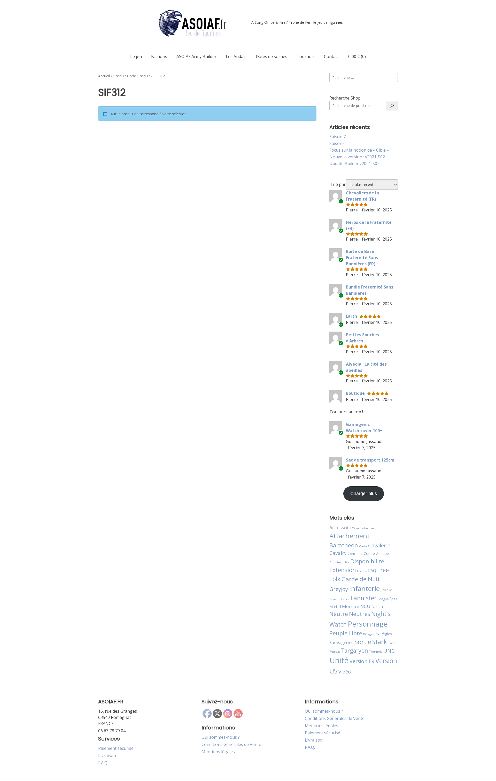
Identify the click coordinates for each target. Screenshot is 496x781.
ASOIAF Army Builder (196, 56)
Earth (351, 316)
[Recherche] (392, 105)
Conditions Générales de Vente (231, 744)
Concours (355, 553)
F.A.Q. (103, 763)
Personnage (368, 624)
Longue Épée (388, 599)
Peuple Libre (345, 633)
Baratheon (343, 545)
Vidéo (344, 672)
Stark (379, 642)
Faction (362, 571)
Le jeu (136, 56)
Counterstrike (339, 562)
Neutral (377, 606)
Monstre (350, 606)
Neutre (338, 614)
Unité (338, 660)
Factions (159, 56)
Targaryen (354, 650)
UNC (389, 650)
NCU (365, 606)
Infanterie (364, 588)
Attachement (349, 535)
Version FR (362, 661)
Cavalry (338, 552)
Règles (386, 633)
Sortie (362, 642)
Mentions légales (218, 751)
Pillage (368, 634)
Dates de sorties (271, 56)
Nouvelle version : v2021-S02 (357, 157)
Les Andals (236, 56)
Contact (331, 56)
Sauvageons (341, 642)
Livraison (107, 755)
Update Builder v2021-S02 (354, 163)
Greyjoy (338, 589)
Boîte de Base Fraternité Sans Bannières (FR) (362, 258)
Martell (335, 606)
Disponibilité (367, 561)
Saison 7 (337, 136)
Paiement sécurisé (116, 748)
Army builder (365, 528)
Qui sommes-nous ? (221, 737)
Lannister (364, 598)
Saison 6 (337, 143)
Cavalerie (379, 545)
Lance (345, 599)
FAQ (372, 570)
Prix (376, 634)
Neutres (359, 614)
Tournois (306, 56)
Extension (342, 570)
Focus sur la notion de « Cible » (359, 150)
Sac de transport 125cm (370, 460)
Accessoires (342, 527)
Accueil (104, 75)
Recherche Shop (345, 98)
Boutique (355, 393)
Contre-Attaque (376, 553)
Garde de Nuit (361, 579)
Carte (363, 546)
